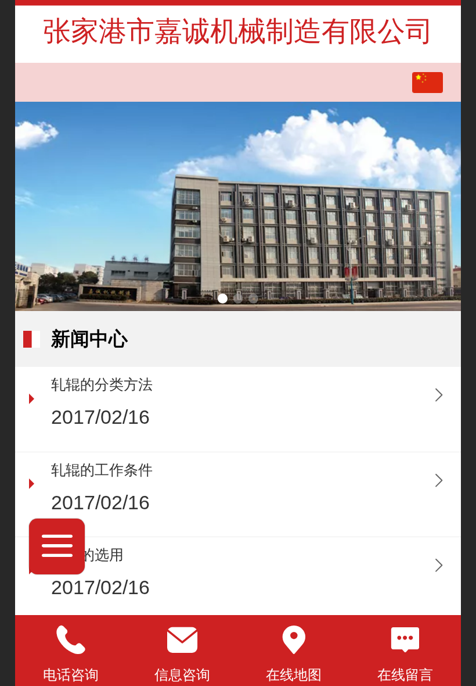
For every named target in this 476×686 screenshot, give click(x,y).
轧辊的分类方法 (102, 384)
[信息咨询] (182, 640)
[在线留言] (405, 640)
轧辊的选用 (87, 555)
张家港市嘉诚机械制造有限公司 (238, 31)
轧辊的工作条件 (102, 470)
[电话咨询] (71, 640)
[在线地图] (293, 640)
